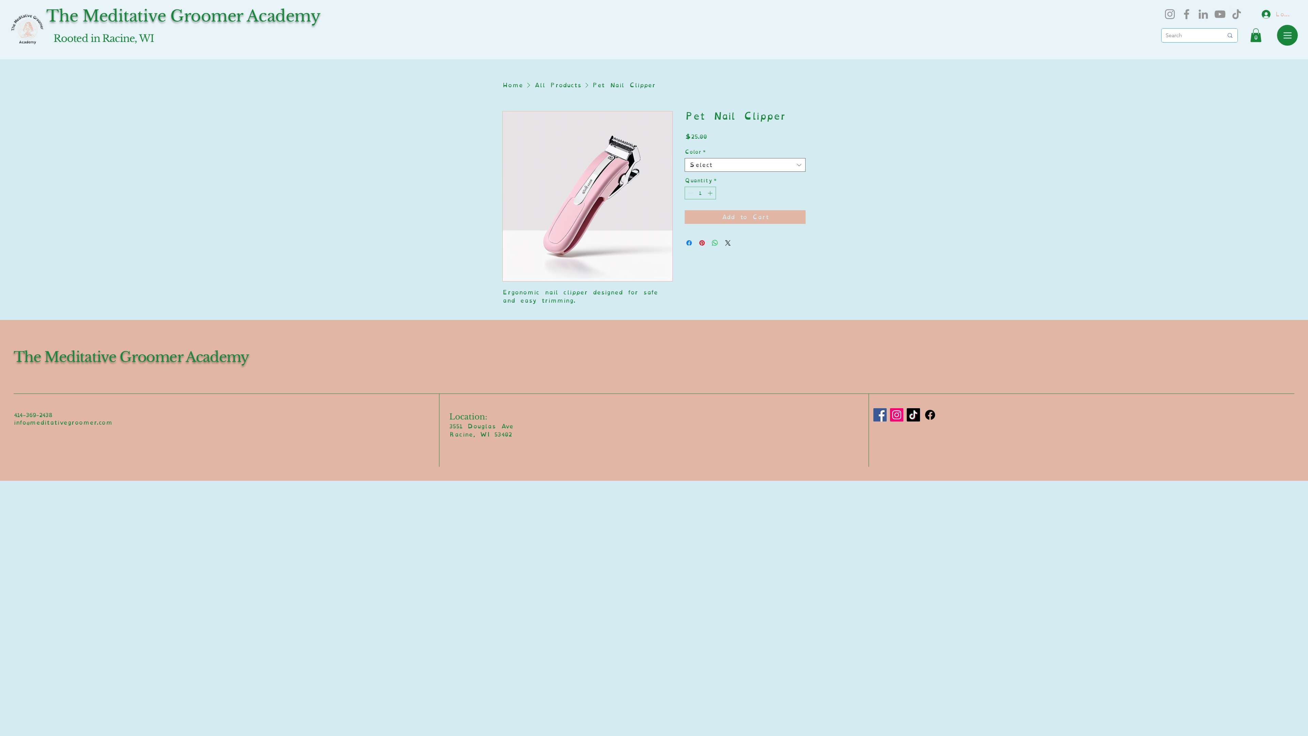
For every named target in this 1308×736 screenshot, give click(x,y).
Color (695, 151)
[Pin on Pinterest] (702, 243)
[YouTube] (1220, 14)
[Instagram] (1170, 14)
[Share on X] (728, 243)
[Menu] (1287, 35)
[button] (1256, 35)
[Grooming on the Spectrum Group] (930, 414)
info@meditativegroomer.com (63, 422)
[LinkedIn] (1203, 14)
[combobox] (745, 165)
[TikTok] (1236, 14)
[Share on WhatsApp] (715, 243)
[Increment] (710, 193)
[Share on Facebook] (689, 243)
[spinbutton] (700, 193)
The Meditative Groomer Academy (131, 357)
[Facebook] (1186, 14)
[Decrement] (690, 193)
